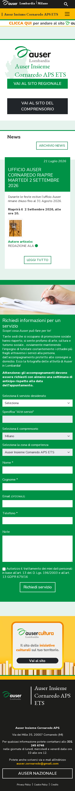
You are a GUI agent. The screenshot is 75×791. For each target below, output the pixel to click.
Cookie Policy (41, 784)
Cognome (10, 480)
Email (13, 496)
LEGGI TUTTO (37, 260)
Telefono (10, 513)
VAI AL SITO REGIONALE (37, 83)
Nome (7, 463)
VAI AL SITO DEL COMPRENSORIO (37, 106)
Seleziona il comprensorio (20, 429)
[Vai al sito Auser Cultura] (37, 646)
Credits (54, 784)
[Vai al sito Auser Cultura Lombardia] (37, 23)
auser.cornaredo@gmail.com (37, 763)
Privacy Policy (24, 784)
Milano (43, 3)
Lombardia (27, 3)
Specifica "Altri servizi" (18, 412)
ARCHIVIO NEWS (52, 145)
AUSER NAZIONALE (37, 773)
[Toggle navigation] (67, 14)
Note (6, 532)
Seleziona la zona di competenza (25, 445)
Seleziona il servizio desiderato (24, 396)
